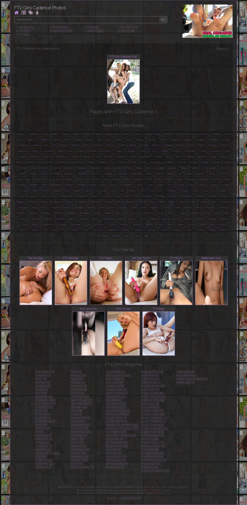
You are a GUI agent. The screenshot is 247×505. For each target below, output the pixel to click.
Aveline (23, 145)
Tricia (65, 230)
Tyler (85, 230)
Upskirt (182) (79, 453)
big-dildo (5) (114, 400)
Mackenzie (66, 196)
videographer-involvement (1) (186, 373)
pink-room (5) (150, 403)
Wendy (224, 230)
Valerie (126, 230)
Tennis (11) (77, 442)
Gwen (216, 162)
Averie (35, 145)
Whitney (103, 235)
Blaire (122, 145)
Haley (23, 168)
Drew (224, 156)
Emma (62, 162)
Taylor (202, 224)
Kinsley (22, 184)
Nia (103, 207)
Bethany (98, 145)
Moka (203, 201)
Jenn (148, 173)
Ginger (193, 162)
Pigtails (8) (77, 379)
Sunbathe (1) (79, 435)
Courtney (61, 156)
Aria (108, 139)
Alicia (138, 134)
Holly (129, 168)
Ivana (194, 168)
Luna (53, 196)
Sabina (183, 213)
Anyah (89, 139)
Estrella (102, 162)
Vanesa (138, 230)
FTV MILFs (24, 30)
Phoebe (46, 213)
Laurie (25, 190)
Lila (113, 190)
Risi (127, 213)
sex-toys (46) (150, 439)
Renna (97, 213)
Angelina (44, 139)
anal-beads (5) (115, 372)
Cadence (21, 151)
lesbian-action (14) (153, 386)
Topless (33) (79, 446)
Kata (126, 179)
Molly (214, 201)
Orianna (187, 207)
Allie (166, 134)
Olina (166, 207)
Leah (35, 190)
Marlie (32, 201)
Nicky (112, 207)
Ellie (40, 162)
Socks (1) (76, 414)
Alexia (127, 134)
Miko (161, 201)
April (99, 139)
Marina (200, 196)
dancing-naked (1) (117, 414)
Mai (117, 196)
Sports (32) (78, 421)
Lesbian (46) (43, 449)
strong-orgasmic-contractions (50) (152, 454)
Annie (77, 139)
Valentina (112, 230)
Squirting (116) (79, 428)
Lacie (150, 184)
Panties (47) (43, 467)
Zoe (136, 235)
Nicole (123, 207)
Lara (191, 184)
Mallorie (147, 196)
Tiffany (35, 230)
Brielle (168, 145)
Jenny (170, 173)
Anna (56, 139)
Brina (191, 145)
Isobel (183, 168)
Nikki (134, 207)
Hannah (57, 168)
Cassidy (130, 151)
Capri (60, 151)
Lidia (104, 190)
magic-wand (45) (152, 393)
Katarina (138, 179)
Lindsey (184, 190)
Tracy (55, 230)
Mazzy (44, 201)
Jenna (158, 173)
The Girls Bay (26, 27)
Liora (196, 190)
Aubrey (187, 139)
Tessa (222, 224)
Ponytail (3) (78, 382)
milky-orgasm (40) (153, 396)
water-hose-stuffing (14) (192, 379)
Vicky (189, 230)
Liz (213, 190)
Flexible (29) (43, 435)
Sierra (153, 218)
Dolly (214, 156)
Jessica (200, 173)
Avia (45, 145)
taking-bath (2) (150, 463)
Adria (45, 134)
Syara (111, 224)
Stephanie (48, 224)
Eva (113, 162)
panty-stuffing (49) (153, 400)
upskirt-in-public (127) (155, 471)
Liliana (132, 190)
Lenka (46, 190)
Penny (21, 213)
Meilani (82, 201)
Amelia (216, 134)
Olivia (176, 207)
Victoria (200, 230)
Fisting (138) (42, 428)
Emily (50, 162)
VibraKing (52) (80, 456)
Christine (215, 151)
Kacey (69, 179)
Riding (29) (77, 393)
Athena (175, 139)
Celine (164, 151)
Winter (116, 235)
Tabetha (136, 224)
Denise (189, 156)
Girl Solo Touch (129, 27)
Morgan (23, 207)
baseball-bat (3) (116, 389)
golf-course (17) (116, 456)
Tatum (191, 224)
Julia (49, 179)
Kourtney (56, 184)
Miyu (193, 201)
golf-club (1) (113, 453)
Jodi (18, 179)
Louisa (32, 196)
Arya (129, 139)
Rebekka (72, 213)
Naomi (67, 207)
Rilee (108, 213)
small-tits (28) (150, 449)
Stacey (224, 218)
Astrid (163, 139)
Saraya (23, 218)
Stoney (62, 224)
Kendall (204, 179)
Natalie (79, 207)
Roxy (161, 213)
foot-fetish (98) (116, 432)
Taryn (169, 224)
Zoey (146, 235)
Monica (226, 201)
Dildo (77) (41, 410)
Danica (108, 156)
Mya (34, 207)
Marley (21, 201)
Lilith (143, 190)
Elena (19, 162)
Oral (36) (41, 456)
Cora (22, 156)
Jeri (180, 173)
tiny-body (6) (150, 467)
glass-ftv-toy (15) (117, 446)
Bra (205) (41, 393)
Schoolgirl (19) (80, 396)
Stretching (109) (81, 432)
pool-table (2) (150, 407)
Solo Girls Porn (95, 30)
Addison (33, 134)
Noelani (154, 207)
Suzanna (99, 224)
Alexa (98, 134)
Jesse (189, 173)
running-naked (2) (153, 435)
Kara (106, 179)
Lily (161, 190)
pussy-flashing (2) (152, 425)
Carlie (80, 151)
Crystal (75, 156)
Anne (67, 139)
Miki (152, 201)
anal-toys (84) (115, 386)
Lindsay (171, 190)
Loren (222, 190)
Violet (212, 230)
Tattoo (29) (78, 439)
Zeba (127, 235)
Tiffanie (22, 230)
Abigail (21, 134)
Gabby (169, 162)
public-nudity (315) (153, 414)
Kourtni (70, 184)
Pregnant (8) (79, 386)
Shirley (131, 218)
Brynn (224, 145)
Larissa (201, 184)
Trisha (75, 230)
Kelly (180, 179)
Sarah (226, 213)
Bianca (111, 145)
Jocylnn (224, 173)
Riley (118, 213)
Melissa (95, 201)
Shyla (143, 218)
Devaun (202, 156)
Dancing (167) (44, 407)
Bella (86, 145)
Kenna (216, 179)
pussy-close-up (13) (154, 418)
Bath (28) (41, 379)
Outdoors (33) (44, 463)
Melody (107, 201)
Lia (95, 190)
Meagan (57, 201)
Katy (159, 179)
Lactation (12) (43, 446)
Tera (212, 224)
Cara (70, 151)
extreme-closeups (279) (122, 428)
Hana (34, 168)
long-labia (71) (150, 389)
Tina (45, 230)
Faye (133, 162)
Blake (132, 145)
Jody (28, 179)
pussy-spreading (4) (154, 428)
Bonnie (144, 145)
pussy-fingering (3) (153, 421)
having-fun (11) (115, 467)
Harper (82, 168)
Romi (136, 213)
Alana (65, 134)
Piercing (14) (78, 375)
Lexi (67, 190)
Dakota (87, 156)
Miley (171, 201)
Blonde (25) (43, 382)
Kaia (79, 179)
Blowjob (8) (43, 386)
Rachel (59, 213)
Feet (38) (41, 425)
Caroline (106, 151)
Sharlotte (108, 218)
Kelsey (192, 179)
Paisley (211, 207)
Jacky (223, 168)
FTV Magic (93, 27)
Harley (70, 168)
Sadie (206, 213)
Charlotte (189, 151)
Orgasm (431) (44, 460)
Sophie (212, 218)
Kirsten (34, 184)
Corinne (34, 156)
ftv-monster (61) (116, 442)
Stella (35, 224)
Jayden (108, 173)
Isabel (161, 168)
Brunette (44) (44, 396)
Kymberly (126, 184)
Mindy (182, 201)
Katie (149, 179)
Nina (143, 207)
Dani (97, 156)
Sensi (72, 218)
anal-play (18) (115, 382)
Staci (25, 224)
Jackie (212, 168)
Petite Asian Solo (62, 30)
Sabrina (195, 213)
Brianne (156, 145)
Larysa (213, 184)
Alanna (77, 134)
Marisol (212, 196)
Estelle (90, 162)
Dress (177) (42, 414)
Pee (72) (76, 372)
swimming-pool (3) (153, 460)
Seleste (60, 218)
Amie (227, 134)
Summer (75, 224)
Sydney (123, 224)
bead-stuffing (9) (117, 393)
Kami (97, 179)
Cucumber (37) (45, 403)
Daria (168, 156)
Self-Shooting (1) (82, 403)
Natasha (92, 207)
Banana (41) (42, 375)
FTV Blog (23, 34)
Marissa (225, 196)
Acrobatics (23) (45, 372)
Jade (21, 173)
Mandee (160, 196)
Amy (19, 139)
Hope (139, 168)
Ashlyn (152, 139)
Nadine (55, 207)
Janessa (68, 173)
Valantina (97, 230)
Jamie (43, 173)
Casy (153, 151)
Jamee (32, 173)
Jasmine (95, 173)
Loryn (21, 196)
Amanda (190, 134)
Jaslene (81, 173)
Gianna (181, 162)
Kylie (113, 184)
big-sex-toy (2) (116, 403)
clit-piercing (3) (115, 407)
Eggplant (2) (43, 418)
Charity (176, 151)
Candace (48, 151)
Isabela (172, 168)
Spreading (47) (80, 425)
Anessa (30, 139)
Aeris (55, 134)
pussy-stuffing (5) (152, 432)
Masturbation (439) (47, 453)
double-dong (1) (116, 421)
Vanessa (151, 230)
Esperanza (76, 162)
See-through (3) (81, 400)
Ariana (118, 139)
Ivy (203, 168)
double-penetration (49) (122, 425)
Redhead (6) (79, 389)
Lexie (77, 190)
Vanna (164, 230)
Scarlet (35, 218)
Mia (118, 201)
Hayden (94, 168)
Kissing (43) (42, 442)
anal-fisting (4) (115, 379)
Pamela (224, 207)
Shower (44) (79, 407)
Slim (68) (77, 410)
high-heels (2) (150, 375)
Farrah (123, 162)
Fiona (143, 162)
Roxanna (148, 213)
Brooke (213, 145)
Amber (203, 134)
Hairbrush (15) (44, 439)
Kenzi (227, 179)
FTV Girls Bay (60, 27)
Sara (216, 213)
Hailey (227, 162)
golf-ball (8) (113, 449)
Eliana (30, 162)
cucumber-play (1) (118, 410)
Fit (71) (39, 432)
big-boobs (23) (116, 396)
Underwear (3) (80, 449)
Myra (44, 207)
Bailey (64, 145)
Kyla (103, 184)
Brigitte (180, 145)
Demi (178, 156)
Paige (199, 207)
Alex (88, 134)
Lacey (139, 184)
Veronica (177, 230)
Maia (126, 196)
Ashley (140, 139)
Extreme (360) (45, 421)
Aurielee (214, 139)
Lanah (180, 184)
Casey (118, 151)
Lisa (205, 190)
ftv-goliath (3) (114, 439)
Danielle (121, 156)
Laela (160, 184)
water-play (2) (185, 382)
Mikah (142, 201)
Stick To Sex (128, 30)
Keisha (169, 179)
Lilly (152, 190)
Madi (94, 196)
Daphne (145, 156)
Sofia (164, 218)
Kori (44, 184)
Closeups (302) (45, 400)
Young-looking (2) (82, 467)
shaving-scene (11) (153, 446)
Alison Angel (152, 134)
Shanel (95, 218)
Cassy (142, 151)
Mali (135, 196)
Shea (120, 218)
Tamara (149, 224)
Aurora (227, 139)
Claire (227, 151)
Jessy (212, 173)
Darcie (157, 156)
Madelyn (82, 196)
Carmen (92, 151)
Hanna (45, 168)
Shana (83, 218)
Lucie (43, 196)
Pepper (33, 213)
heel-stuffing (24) (152, 372)
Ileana (150, 168)
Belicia (75, 145)
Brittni (201, 145)
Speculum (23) (80, 418)
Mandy (173, 196)
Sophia (200, 218)
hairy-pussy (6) (116, 460)
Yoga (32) (77, 463)
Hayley (107, 168)
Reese (85, 213)
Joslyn (38, 179)
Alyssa (177, 134)
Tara (160, 224)
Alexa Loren (112, 134)
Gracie (205, 162)
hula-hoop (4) (150, 379)
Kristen (82, 184)
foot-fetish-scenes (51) (121, 435)
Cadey (35, 151)
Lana (170, 184)
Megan (70, 201)
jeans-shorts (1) (151, 382)
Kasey (116, 179)
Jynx (58, 179)
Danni (133, 156)
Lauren (225, 184)
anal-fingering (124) (118, 375)
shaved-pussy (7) (152, 442)
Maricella (187, 196)
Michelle (130, 201)
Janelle (55, 173)
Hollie (118, 168)
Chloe (202, 151)
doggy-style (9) (116, 418)
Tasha (180, 224)
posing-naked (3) (152, 410)
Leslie (57, 190)
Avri (54, 145)
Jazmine (121, 173)
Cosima (47, 156)
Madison (106, 196)
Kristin (93, 184)
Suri (87, 224)
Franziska (156, 162)
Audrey (200, 139)
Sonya (188, 218)
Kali (88, 179)
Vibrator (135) (79, 460)
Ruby (171, 213)
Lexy (87, 190)
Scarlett (47, 218)
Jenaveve (136, 173)
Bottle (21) (41, 389)
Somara (175, 218)
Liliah (122, 190)
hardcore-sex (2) (117, 463)
